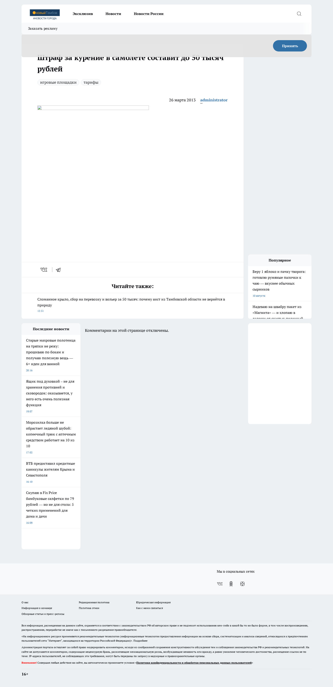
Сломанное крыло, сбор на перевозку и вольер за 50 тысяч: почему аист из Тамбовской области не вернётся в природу (131, 305)
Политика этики (89, 608)
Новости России (149, 13)
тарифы (91, 82)
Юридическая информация (153, 602)
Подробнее (140, 640)
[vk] (44, 269)
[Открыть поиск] (299, 13)
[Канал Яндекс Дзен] (242, 583)
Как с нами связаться (149, 608)
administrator (214, 100)
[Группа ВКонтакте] (219, 583)
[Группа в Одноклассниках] (231, 583)
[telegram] (59, 269)
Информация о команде (37, 608)
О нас (25, 602)
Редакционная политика (94, 602)
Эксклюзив (83, 13)
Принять (290, 46)
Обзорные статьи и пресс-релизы (43, 614)
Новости (113, 13)
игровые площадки (58, 82)
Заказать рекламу (43, 28)
